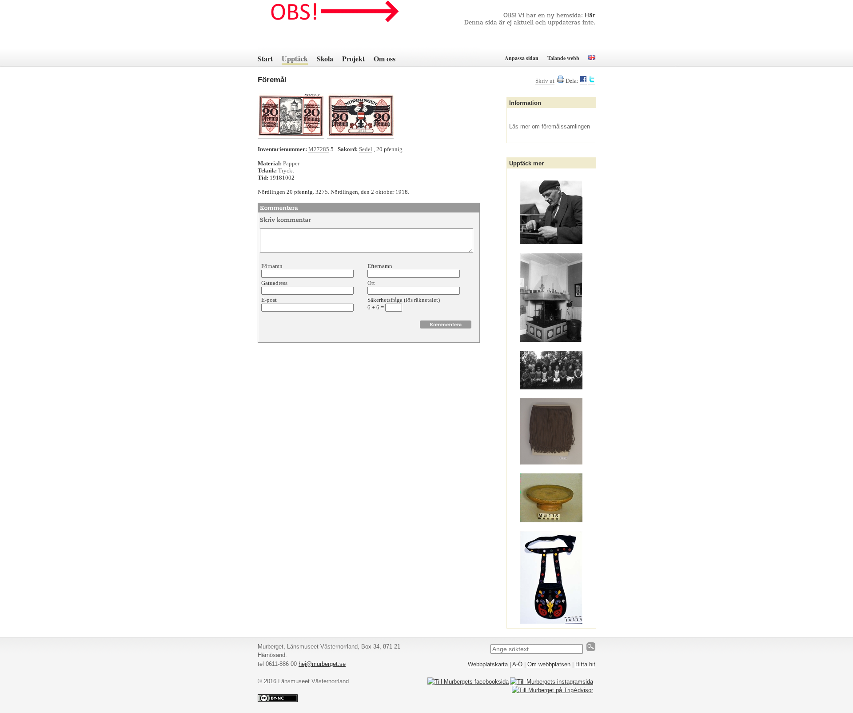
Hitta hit (585, 664)
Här (590, 16)
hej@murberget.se (322, 664)
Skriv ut (544, 80)
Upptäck (295, 58)
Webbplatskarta (488, 664)
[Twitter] (591, 80)
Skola (325, 58)
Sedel (365, 149)
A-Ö (517, 664)
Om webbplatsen (548, 664)
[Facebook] (583, 80)
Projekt (353, 58)
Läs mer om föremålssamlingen (549, 126)
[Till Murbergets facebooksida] (468, 681)
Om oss (384, 58)
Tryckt (286, 170)
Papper (291, 163)
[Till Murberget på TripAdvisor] (552, 690)
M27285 (318, 149)
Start (265, 58)
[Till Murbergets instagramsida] (551, 681)
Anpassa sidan (521, 58)
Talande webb (563, 58)
